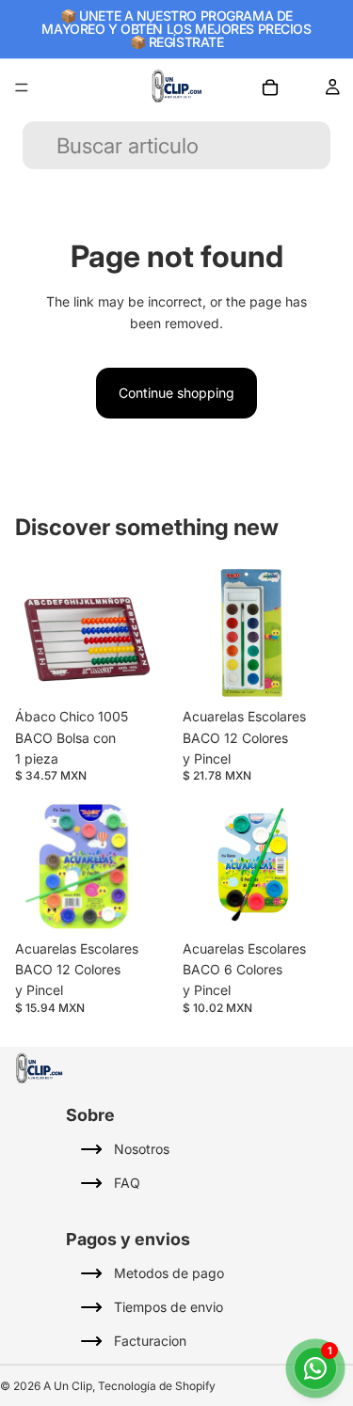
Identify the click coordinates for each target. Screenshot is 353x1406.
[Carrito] (270, 87)
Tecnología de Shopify (157, 1386)
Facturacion (150, 1341)
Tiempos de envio (168, 1307)
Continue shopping (176, 393)
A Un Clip (67, 1386)
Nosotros (141, 1149)
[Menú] (21, 87)
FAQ (127, 1183)
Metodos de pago (169, 1273)
